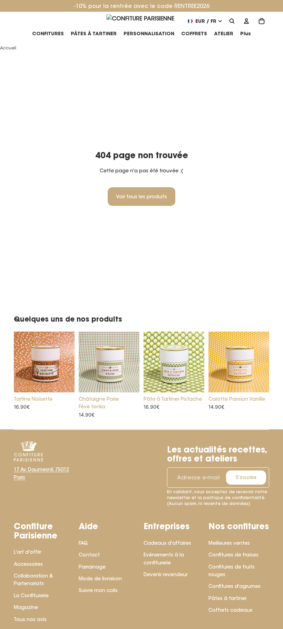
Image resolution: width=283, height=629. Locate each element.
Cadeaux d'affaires (167, 543)
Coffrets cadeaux (230, 610)
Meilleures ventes (229, 543)
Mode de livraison (100, 578)
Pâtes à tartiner (227, 598)
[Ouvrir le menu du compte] (246, 21)
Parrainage (92, 567)
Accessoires (28, 564)
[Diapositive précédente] (19, 362)
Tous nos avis (30, 619)
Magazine (26, 607)
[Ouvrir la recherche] (232, 21)
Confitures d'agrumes (234, 586)
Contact (89, 555)
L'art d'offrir (27, 552)
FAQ (83, 543)
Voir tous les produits (141, 196)
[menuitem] (245, 33)
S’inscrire (246, 477)
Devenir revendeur (165, 574)
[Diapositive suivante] (69, 362)
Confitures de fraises (233, 555)
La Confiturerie (31, 595)
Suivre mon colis (98, 590)
